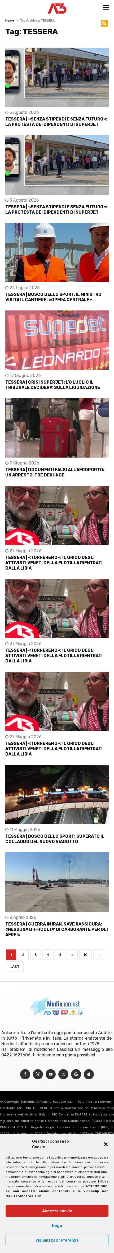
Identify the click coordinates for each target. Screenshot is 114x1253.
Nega (57, 1225)
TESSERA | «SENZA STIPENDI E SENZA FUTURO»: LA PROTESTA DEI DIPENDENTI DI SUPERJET (56, 122)
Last (14, 967)
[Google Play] (76, 1074)
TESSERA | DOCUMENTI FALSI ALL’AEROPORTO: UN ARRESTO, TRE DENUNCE (54, 472)
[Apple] (89, 1074)
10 (85, 955)
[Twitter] (38, 1074)
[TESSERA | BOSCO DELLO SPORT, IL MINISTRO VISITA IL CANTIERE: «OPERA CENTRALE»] (56, 252)
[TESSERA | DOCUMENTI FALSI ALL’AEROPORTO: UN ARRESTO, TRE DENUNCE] (56, 428)
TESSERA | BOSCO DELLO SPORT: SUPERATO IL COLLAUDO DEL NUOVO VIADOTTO (54, 839)
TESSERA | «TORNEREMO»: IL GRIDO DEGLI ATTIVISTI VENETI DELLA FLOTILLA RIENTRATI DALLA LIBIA (54, 563)
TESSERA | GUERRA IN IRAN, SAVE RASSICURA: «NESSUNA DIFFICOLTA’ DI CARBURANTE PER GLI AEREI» (56, 929)
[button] (105, 1144)
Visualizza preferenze (57, 1240)
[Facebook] (25, 1074)
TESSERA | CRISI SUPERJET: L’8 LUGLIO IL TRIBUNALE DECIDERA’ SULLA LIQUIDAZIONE (52, 385)
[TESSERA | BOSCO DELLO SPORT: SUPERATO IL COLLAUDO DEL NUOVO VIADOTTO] (56, 794)
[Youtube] (51, 1074)
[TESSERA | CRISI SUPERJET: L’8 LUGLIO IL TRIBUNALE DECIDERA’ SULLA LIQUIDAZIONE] (56, 340)
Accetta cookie (57, 1211)
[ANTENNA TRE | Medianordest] (57, 3)
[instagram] (63, 1074)
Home (9, 20)
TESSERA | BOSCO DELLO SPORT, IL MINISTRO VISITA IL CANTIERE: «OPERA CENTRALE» (53, 297)
